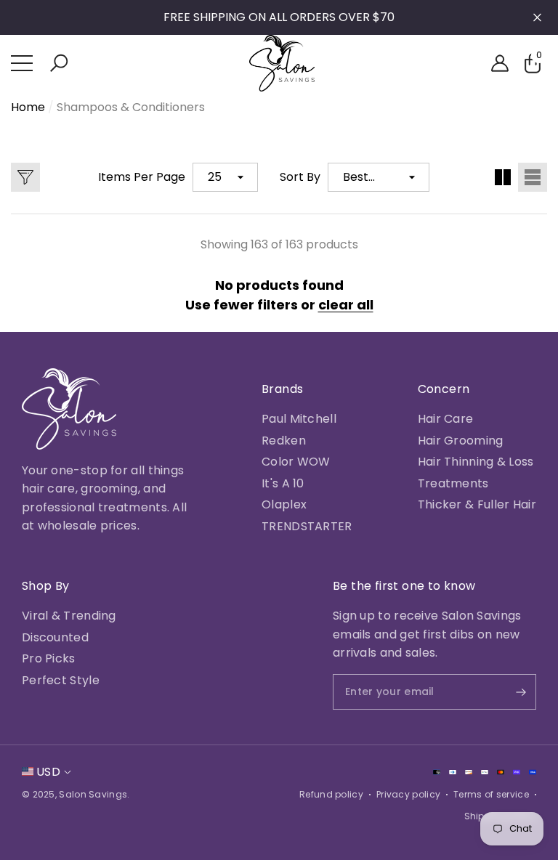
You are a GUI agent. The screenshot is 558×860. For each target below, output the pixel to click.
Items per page (141, 177)
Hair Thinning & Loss (476, 461)
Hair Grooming (461, 440)
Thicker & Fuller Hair (477, 504)
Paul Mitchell (299, 418)
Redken (284, 440)
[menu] (22, 63)
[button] (59, 63)
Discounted (55, 637)
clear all (345, 305)
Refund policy (331, 794)
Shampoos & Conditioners (131, 107)
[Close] (537, 18)
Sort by (300, 177)
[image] (69, 409)
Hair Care (446, 418)
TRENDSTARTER (307, 526)
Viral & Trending (69, 615)
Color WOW (296, 461)
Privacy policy (408, 794)
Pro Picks (49, 658)
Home (28, 107)
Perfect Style (61, 680)
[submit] (508, 692)
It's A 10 (283, 483)
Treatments (453, 483)
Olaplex (284, 504)
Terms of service (491, 794)
